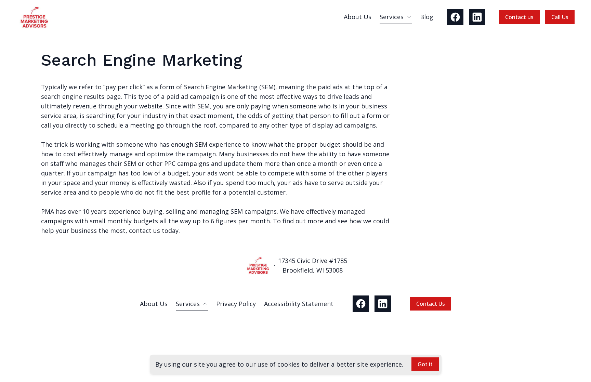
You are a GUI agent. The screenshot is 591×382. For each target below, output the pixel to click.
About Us (357, 17)
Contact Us (430, 303)
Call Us (559, 17)
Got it (425, 364)
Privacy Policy (236, 304)
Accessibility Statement (298, 304)
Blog (426, 17)
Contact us (519, 17)
